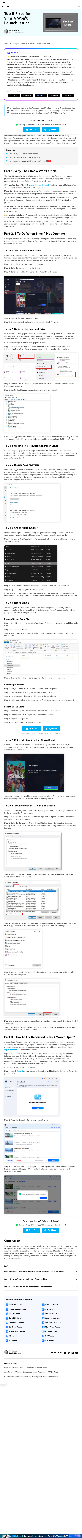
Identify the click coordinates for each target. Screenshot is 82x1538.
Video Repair (14, 44)
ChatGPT (15, 95)
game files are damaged (39, 185)
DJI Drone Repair (15, 1327)
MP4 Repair (13, 1336)
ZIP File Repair (14, 1314)
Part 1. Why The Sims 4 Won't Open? (23, 154)
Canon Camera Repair (53, 1318)
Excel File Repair (51, 1305)
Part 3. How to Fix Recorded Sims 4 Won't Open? (28, 161)
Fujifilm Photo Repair (17, 1331)
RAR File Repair (51, 1314)
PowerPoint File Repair (17, 1309)
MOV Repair (49, 1336)
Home (6, 44)
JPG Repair (13, 1340)
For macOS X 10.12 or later (51, 733)
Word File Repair (15, 1305)
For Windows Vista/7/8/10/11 (31, 733)
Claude (55, 95)
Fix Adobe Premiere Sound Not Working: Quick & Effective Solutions (31, 1377)
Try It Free (33, 130)
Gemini (42, 95)
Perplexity (28, 95)
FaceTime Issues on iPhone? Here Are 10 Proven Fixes (25, 1368)
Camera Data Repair (53, 1322)
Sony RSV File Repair (17, 1318)
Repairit (20, 1071)
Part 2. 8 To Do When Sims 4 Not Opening (25, 157)
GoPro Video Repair (16, 1322)
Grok (69, 95)
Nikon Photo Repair (52, 1327)
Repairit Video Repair (13, 1050)
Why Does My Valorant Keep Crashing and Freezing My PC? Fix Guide (31, 1372)
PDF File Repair (51, 1309)
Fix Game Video (51, 1331)
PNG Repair (49, 1340)
